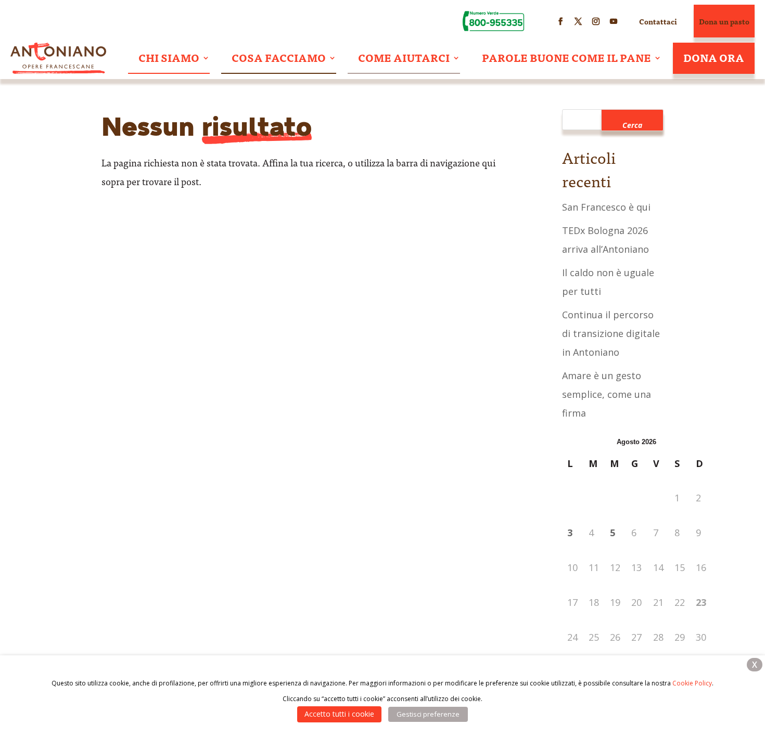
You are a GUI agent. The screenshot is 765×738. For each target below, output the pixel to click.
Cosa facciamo (279, 57)
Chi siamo (168, 57)
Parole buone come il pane (566, 57)
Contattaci (658, 21)
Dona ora (713, 57)
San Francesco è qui (606, 207)
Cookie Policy (692, 683)
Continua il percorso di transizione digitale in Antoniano (611, 333)
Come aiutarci (404, 57)
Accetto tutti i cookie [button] (339, 714)
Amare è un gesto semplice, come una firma (606, 394)
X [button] (754, 664)
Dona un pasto (724, 21)
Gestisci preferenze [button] (428, 714)
